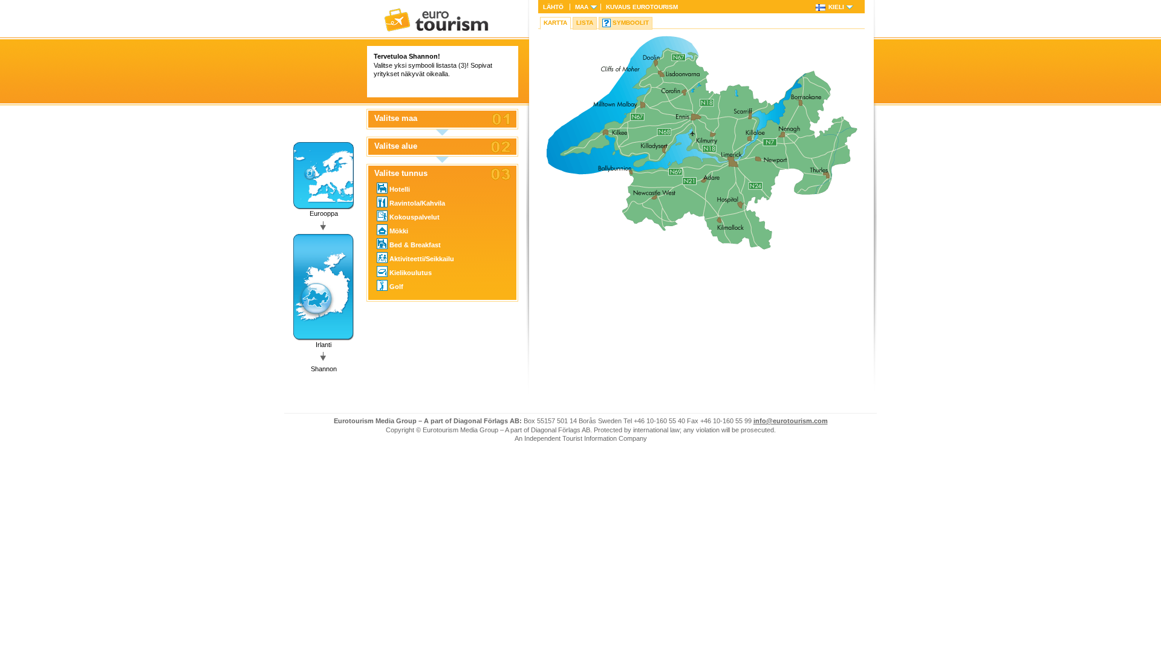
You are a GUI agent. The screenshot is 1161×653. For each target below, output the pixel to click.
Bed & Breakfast (415, 245)
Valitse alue (395, 146)
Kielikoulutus (410, 272)
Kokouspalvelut (414, 217)
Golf (396, 286)
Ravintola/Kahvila (417, 203)
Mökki (398, 231)
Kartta (555, 22)
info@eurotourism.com (790, 420)
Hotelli (399, 189)
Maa (581, 7)
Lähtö (553, 7)
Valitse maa (395, 118)
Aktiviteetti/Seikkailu (421, 258)
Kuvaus (642, 7)
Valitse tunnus (401, 173)
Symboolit (631, 22)
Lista (584, 22)
